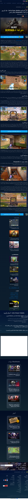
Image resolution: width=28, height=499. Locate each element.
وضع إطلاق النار (19, 477)
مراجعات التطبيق (19, 3)
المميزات (20, 475)
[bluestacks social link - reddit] (5, 480)
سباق (27, 485)
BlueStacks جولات (8, 3)
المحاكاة (27, 487)
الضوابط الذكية (19, 484)
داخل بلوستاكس (14, 3)
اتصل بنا (13, 478)
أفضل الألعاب (26, 481)
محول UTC (20, 492)
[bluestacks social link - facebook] (4, 480)
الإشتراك (2, 465)
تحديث (7, 476)
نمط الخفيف (19, 481)
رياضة (27, 488)
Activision (12, 296)
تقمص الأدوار (26, 486)
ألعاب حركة (26, 482)
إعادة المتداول (19, 485)
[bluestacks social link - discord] (7, 480)
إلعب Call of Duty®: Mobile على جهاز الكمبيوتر (14, 131)
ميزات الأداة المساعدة (18, 491)
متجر (27, 478)
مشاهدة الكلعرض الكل (14, 287)
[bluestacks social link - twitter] (7, 481)
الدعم (7, 475)
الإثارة (17, 294)
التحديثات (18, 248)
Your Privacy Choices (13, 498)
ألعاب (23, 3)
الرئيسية (26, 3)
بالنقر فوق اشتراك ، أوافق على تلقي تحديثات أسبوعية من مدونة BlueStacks (6, 467)
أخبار (4, 3)
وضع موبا (20, 478)
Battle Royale (16, 296)
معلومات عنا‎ (13, 476)
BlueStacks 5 (26, 477)
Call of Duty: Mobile (13, 294)
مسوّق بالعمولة (12, 477)
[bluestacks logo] (25, 1)
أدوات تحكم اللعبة (19, 476)
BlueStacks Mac (26, 476)
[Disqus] (14, 346)
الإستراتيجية (26, 489)
